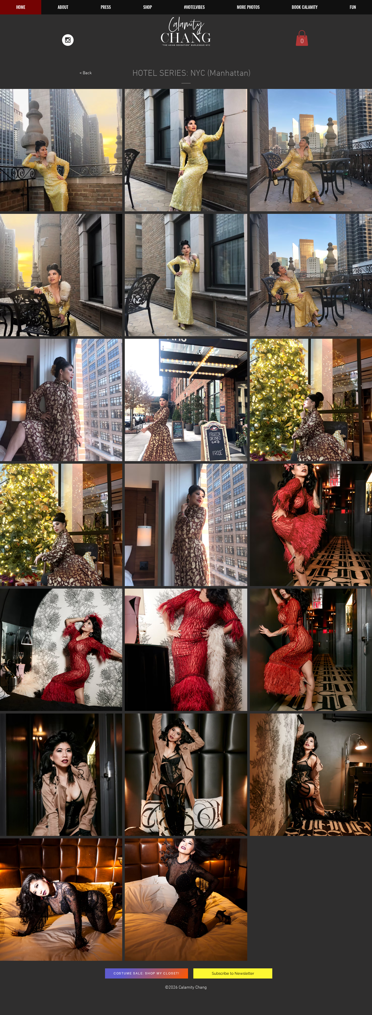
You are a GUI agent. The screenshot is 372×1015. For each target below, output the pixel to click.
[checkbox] (12, 825)
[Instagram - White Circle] (68, 40)
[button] (248, 7)
